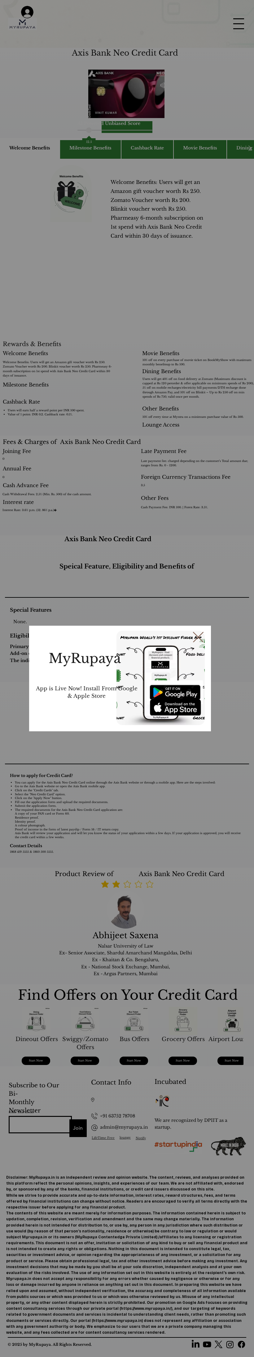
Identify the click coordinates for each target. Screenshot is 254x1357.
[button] (198, 637)
